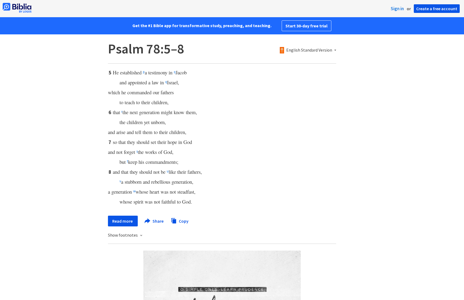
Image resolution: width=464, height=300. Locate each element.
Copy (183, 220)
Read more (122, 221)
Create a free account (436, 8)
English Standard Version (309, 50)
